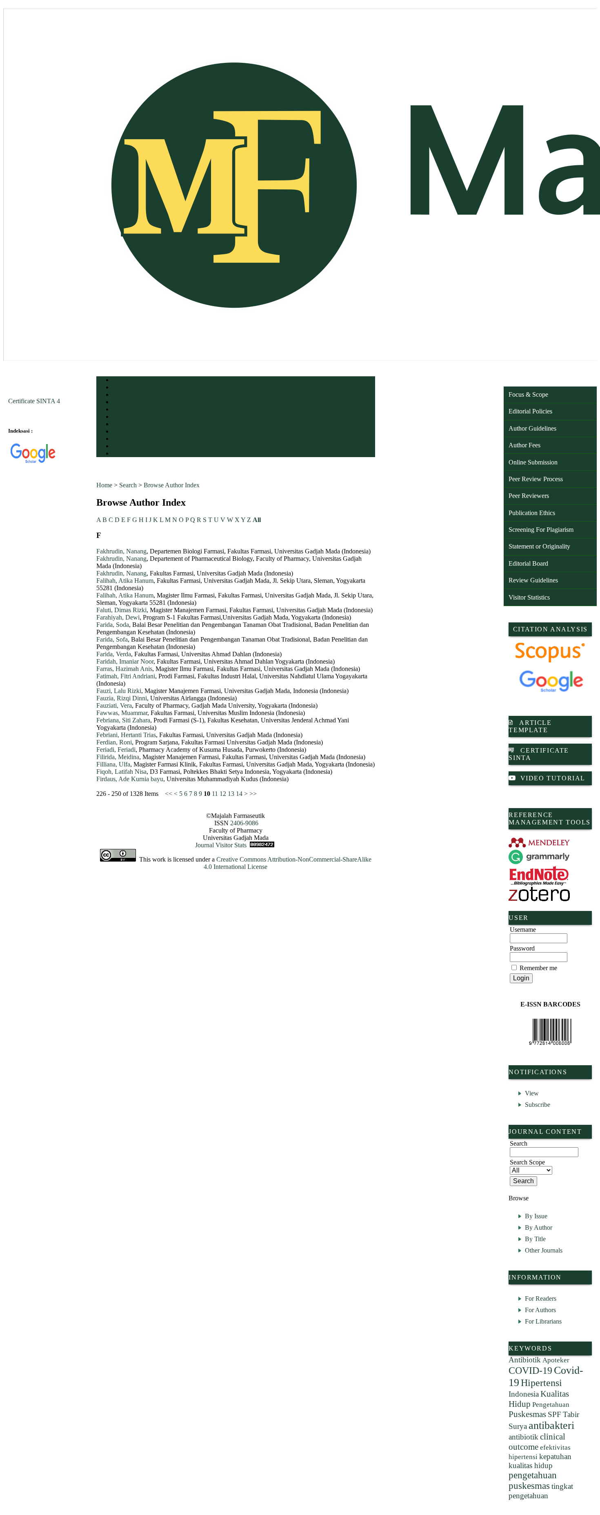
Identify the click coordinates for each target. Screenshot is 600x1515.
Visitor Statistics (529, 597)
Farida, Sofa (112, 639)
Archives (121, 424)
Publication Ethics (532, 512)
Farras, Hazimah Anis (124, 668)
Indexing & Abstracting (134, 446)
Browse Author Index (172, 485)
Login (118, 395)
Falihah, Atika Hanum (124, 580)
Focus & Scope (528, 394)
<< (168, 793)
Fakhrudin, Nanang (121, 551)
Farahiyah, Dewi (118, 617)
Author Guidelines (532, 428)
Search (118, 410)
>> (253, 793)
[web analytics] (262, 845)
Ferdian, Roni (114, 742)
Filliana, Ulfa (113, 764)
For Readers (540, 1298)
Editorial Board (528, 563)
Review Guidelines (533, 580)
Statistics (121, 439)
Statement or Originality (539, 546)
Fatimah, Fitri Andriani (125, 676)
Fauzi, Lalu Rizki (118, 690)
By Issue (536, 1216)
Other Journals (543, 1250)
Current (120, 417)
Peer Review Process (536, 478)
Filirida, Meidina (117, 756)
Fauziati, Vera (114, 705)
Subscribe (537, 1104)
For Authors (540, 1309)
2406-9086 (244, 823)
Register (120, 402)
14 (239, 793)
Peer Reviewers (529, 495)
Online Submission (533, 462)
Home (118, 380)
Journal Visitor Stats (221, 845)
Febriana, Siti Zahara (123, 720)
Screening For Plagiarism (541, 529)
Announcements (127, 432)
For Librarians (543, 1321)
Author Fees (524, 445)
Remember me (538, 967)
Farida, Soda (112, 624)
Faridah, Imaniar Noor (124, 661)
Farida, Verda (113, 654)
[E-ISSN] (550, 1032)
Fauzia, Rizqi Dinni (121, 698)
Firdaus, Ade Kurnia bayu (129, 778)
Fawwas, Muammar (121, 712)
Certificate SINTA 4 (34, 401)
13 (231, 793)
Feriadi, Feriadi (116, 749)
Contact (120, 454)
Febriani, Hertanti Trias (126, 734)
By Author (538, 1227)
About (118, 388)
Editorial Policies (530, 411)
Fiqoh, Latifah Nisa (121, 771)
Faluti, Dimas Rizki (121, 609)
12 (223, 793)
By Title (535, 1238)
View (532, 1093)
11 (215, 793)
